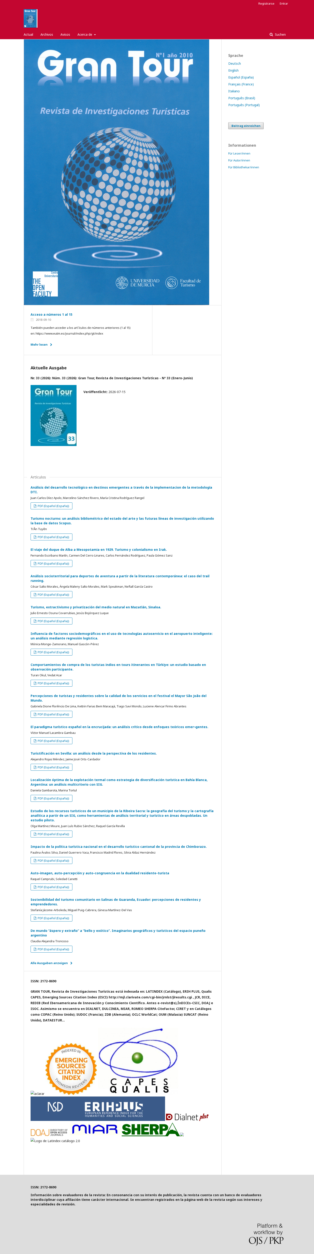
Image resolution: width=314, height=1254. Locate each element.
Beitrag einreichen (245, 126)
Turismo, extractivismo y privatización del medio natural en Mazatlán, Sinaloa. (96, 607)
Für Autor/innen (239, 160)
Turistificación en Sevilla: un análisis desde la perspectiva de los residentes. (94, 753)
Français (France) (241, 84)
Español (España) (241, 77)
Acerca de (85, 34)
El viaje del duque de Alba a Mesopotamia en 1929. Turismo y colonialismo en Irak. (99, 549)
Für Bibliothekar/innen (243, 167)
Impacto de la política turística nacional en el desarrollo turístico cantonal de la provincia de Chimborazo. (119, 846)
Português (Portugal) (244, 105)
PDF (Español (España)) (53, 506)
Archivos (46, 34)
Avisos (65, 34)
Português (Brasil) (241, 98)
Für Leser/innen (239, 153)
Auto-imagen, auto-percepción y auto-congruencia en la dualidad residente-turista (100, 873)
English (233, 70)
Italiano (234, 91)
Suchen (280, 34)
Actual (28, 34)
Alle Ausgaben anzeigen (49, 963)
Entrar (284, 3)
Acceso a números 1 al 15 (51, 314)
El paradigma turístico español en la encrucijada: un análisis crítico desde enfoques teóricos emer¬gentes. (119, 727)
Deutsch (234, 63)
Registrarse (266, 3)
